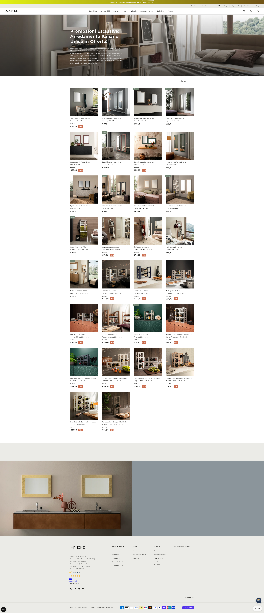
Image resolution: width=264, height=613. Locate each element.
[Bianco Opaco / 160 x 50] (84, 231)
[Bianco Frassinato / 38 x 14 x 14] (180, 318)
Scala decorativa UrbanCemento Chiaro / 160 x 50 (111, 248)
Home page (116, 551)
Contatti (136, 558)
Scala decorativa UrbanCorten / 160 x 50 (174, 248)
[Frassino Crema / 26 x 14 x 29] (180, 274)
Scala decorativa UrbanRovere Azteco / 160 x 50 (79, 292)
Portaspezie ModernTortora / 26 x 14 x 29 (141, 336)
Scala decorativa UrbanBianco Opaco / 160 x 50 (79, 248)
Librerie (134, 11)
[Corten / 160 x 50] (180, 231)
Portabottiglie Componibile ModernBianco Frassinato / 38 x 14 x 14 (179, 336)
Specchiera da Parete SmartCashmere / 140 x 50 (176, 207)
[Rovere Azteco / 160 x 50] (84, 274)
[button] (244, 11)
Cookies (92, 607)
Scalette (116, 11)
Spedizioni (115, 555)
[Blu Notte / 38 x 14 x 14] (84, 362)
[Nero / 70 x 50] (84, 189)
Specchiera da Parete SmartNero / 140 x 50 (112, 207)
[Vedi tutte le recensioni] (259, 601)
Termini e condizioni (140, 551)
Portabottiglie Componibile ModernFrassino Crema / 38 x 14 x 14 (115, 379)
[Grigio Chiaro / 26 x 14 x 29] (84, 318)
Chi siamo (157, 551)
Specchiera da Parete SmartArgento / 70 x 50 (144, 119)
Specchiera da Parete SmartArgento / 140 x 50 (176, 119)
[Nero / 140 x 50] (116, 189)
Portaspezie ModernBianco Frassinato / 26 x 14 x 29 (113, 292)
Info (71, 607)
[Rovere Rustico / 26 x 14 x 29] (116, 318)
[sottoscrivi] (180, 506)
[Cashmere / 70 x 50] (148, 189)
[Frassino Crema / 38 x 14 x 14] (116, 362)
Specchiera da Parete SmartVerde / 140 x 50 (176, 163)
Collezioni (160, 11)
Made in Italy (158, 558)
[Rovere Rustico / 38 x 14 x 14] (180, 362)
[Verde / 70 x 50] (148, 146)
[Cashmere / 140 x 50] (180, 189)
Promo (170, 11)
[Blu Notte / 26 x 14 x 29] (148, 274)
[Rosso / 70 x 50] (84, 146)
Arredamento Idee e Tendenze (161, 563)
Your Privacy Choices (182, 546)
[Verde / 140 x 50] (180, 146)
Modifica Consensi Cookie (105, 607)
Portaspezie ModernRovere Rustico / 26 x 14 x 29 (112, 336)
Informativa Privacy (140, 555)
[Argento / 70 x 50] (148, 102)
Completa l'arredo (146, 11)
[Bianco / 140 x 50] (116, 102)
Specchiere (93, 11)
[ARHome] (12, 11)
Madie (125, 11)
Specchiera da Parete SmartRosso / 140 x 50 (112, 163)
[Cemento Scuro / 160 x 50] (148, 231)
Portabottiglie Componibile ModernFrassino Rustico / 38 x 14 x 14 (115, 423)
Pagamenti (116, 558)
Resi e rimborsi (117, 562)
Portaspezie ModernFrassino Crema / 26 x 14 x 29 (176, 292)
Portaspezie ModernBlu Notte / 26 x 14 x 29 (142, 292)
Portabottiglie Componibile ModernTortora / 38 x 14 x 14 (83, 423)
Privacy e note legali (81, 607)
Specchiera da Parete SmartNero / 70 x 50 (80, 207)
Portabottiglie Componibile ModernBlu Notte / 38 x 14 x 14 (83, 379)
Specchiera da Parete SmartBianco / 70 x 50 (80, 119)
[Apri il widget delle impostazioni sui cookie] (3, 609)
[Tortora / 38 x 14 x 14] (84, 406)
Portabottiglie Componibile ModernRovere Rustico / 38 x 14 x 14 (179, 379)
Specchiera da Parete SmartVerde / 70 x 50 (144, 163)
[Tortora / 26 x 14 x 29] (148, 318)
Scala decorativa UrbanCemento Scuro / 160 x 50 (143, 248)
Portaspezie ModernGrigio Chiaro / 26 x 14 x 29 (79, 336)
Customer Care (117, 566)
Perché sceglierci (160, 555)
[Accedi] (251, 11)
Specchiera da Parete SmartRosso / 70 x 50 (80, 163)
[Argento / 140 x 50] (180, 102)
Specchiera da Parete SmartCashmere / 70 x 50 (144, 207)
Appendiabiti (105, 11)
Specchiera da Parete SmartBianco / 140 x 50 (112, 119)
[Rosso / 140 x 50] (116, 146)
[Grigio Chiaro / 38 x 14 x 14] (148, 362)
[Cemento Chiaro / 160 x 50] (116, 231)
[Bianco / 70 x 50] (84, 102)
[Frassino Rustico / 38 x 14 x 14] (116, 406)
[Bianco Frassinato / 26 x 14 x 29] (116, 274)
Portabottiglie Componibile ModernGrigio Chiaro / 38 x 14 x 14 (147, 379)
